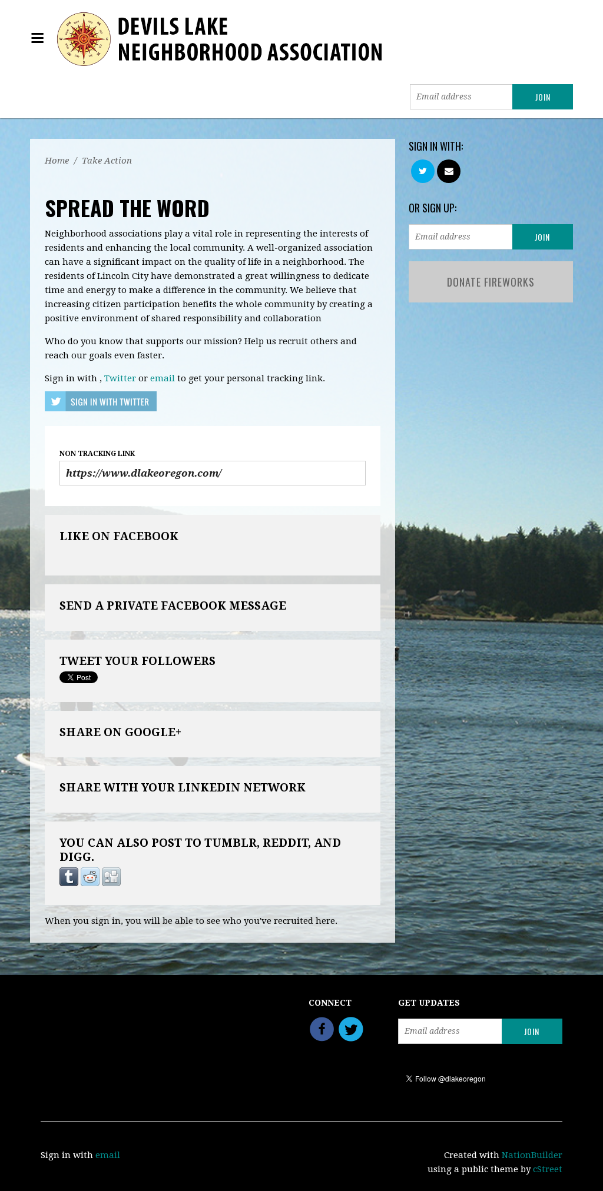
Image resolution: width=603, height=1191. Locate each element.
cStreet (547, 1169)
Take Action (107, 160)
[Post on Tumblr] (68, 876)
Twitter (120, 378)
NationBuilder (532, 1155)
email (162, 378)
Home (57, 160)
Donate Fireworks (491, 282)
